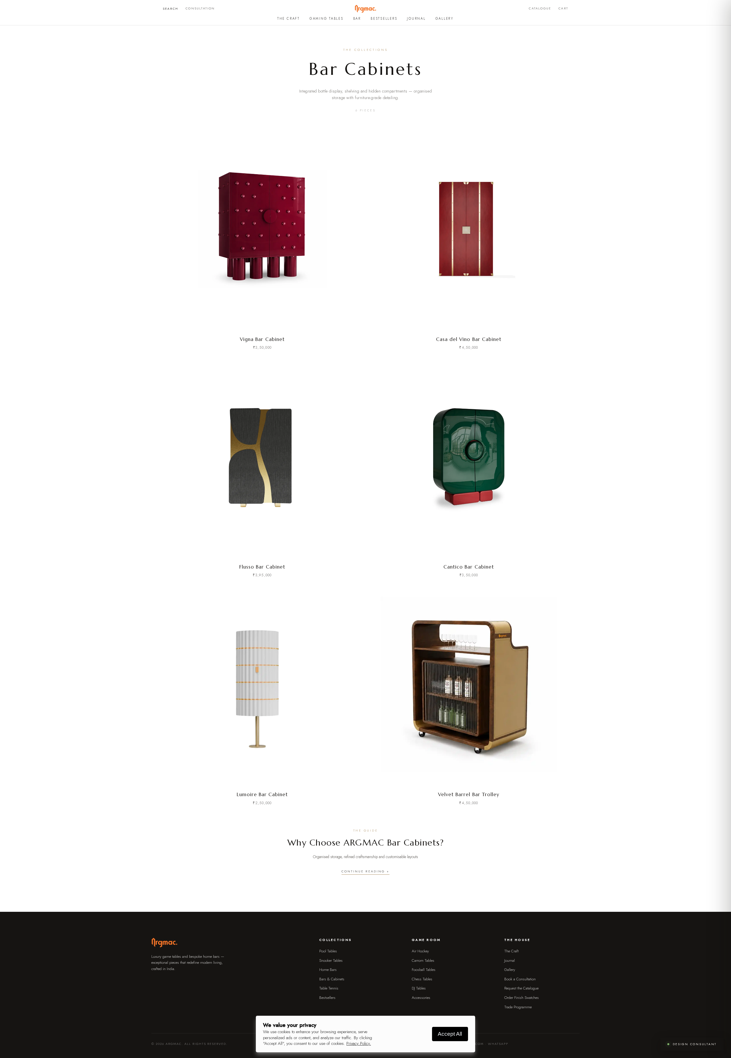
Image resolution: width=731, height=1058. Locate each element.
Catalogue (540, 8)
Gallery (444, 18)
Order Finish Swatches (521, 997)
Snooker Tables (331, 960)
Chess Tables (422, 979)
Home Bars (328, 969)
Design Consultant (695, 1044)
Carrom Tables (423, 960)
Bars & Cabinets (331, 979)
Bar (357, 18)
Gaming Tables (327, 18)
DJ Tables (419, 988)
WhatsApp (498, 1043)
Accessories (421, 997)
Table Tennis (328, 988)
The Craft (288, 18)
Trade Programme (518, 1007)
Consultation (200, 8)
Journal (416, 18)
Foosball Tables (423, 969)
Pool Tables (328, 951)
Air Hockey (420, 951)
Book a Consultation (520, 979)
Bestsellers (384, 18)
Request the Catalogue (521, 988)
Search (170, 8)
